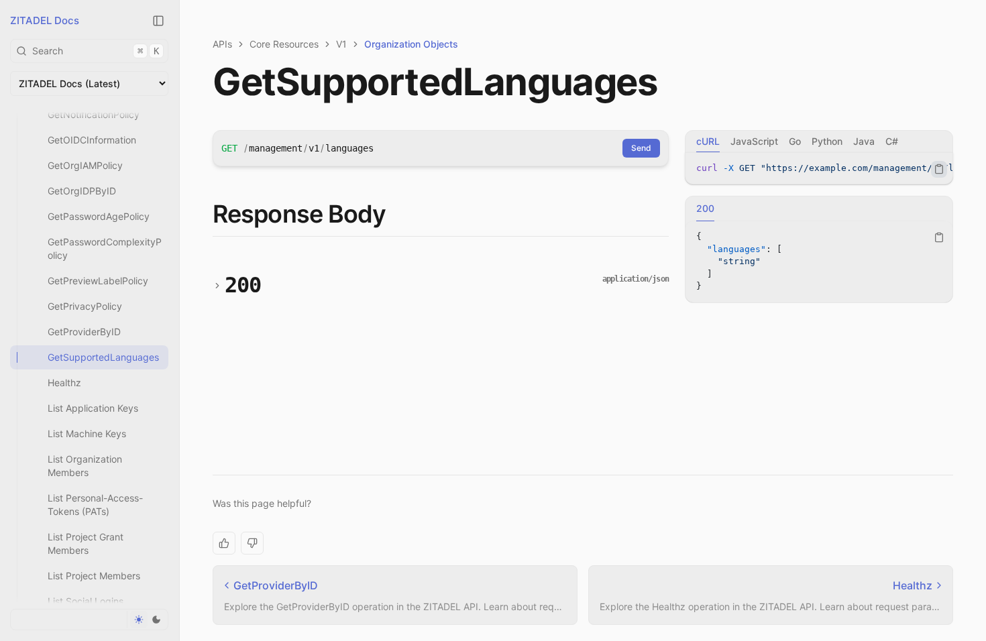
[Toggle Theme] (147, 619)
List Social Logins (85, 601)
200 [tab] (705, 208)
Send (641, 148)
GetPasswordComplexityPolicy (105, 248)
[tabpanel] (819, 168)
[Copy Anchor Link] (396, 215)
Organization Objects (411, 44)
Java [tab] (864, 141)
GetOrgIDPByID (82, 190)
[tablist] (819, 141)
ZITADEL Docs (44, 20)
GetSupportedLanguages (103, 357)
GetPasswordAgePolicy (99, 216)
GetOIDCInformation (92, 139)
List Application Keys (93, 408)
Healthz (64, 382)
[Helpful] (224, 543)
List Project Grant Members (85, 543)
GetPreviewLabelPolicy (98, 280)
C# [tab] (891, 141)
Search (95, 50)
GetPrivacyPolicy (85, 306)
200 (243, 285)
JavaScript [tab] (754, 141)
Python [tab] (827, 141)
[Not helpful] (252, 543)
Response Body (299, 214)
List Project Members (94, 575)
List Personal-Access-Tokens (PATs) (95, 504)
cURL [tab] (708, 141)
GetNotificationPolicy (94, 114)
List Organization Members (85, 465)
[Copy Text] (939, 169)
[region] (819, 168)
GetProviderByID (84, 331)
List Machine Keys (87, 433)
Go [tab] (795, 141)
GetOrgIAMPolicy (85, 165)
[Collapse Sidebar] (158, 21)
